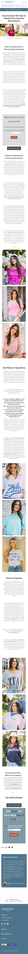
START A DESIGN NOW (14, 805)
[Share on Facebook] (9, 847)
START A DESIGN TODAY (14, 148)
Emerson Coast (7, 950)
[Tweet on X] (6, 847)
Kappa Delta (11, 866)
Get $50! (14, 137)
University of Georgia (8, 868)
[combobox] (14, 5)
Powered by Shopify (14, 950)
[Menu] (2, 2)
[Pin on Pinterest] (12, 847)
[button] (25, 2)
